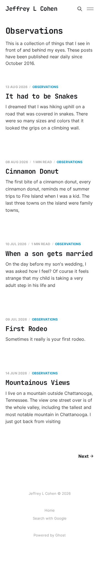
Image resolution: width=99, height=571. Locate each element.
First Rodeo (26, 328)
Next (83, 456)
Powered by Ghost (50, 535)
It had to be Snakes (41, 96)
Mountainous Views (38, 382)
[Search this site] (80, 9)
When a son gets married (49, 253)
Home (50, 510)
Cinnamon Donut (32, 171)
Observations (45, 87)
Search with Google (50, 518)
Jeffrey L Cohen (31, 9)
